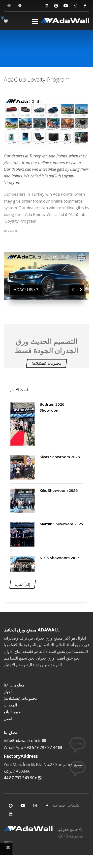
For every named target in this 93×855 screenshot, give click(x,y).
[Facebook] (85, 5)
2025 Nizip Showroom (60, 557)
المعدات (10, 705)
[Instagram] (75, 5)
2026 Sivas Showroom (60, 456)
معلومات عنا (14, 685)
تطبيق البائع (13, 711)
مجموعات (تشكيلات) (46, 363)
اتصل (8, 718)
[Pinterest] (56, 5)
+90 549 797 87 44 (40, 747)
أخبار (8, 691)
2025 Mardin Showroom (61, 523)
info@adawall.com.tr (22, 740)
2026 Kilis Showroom (59, 490)
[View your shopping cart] (6, 21)
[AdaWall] (64, 21)
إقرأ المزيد (22, 584)
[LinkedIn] (46, 5)
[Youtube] (65, 5)
